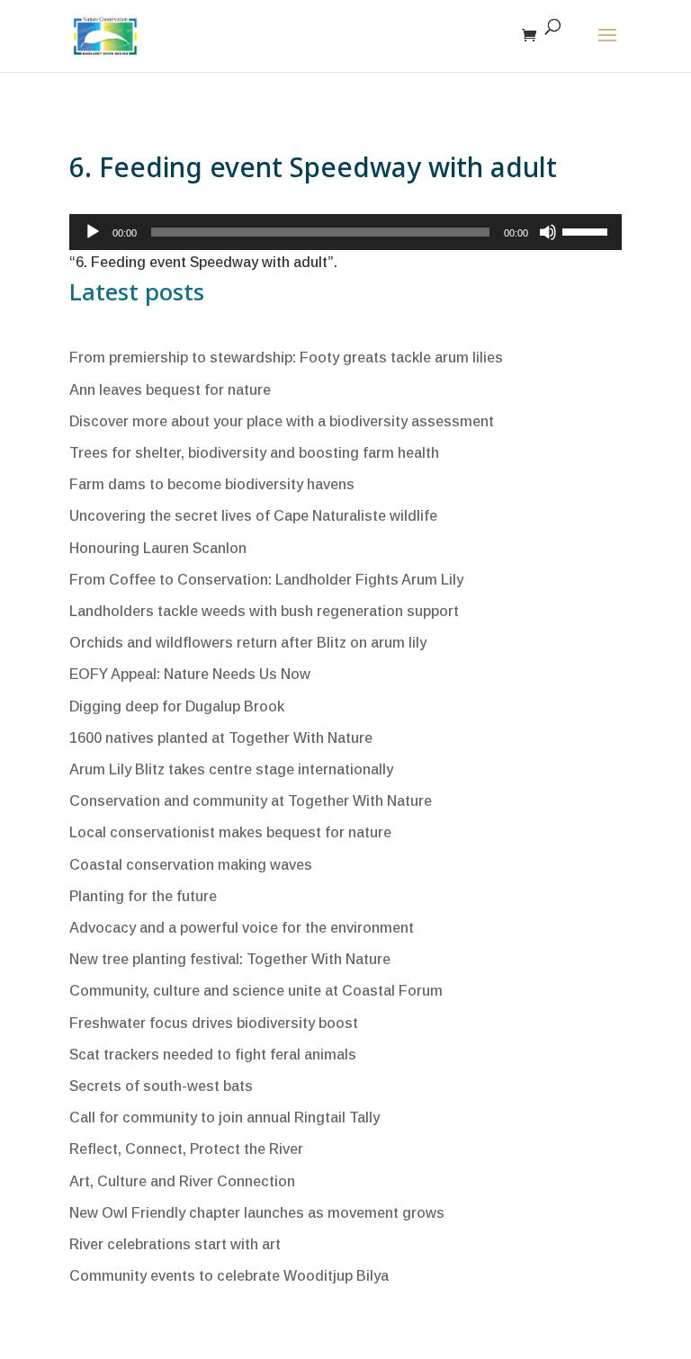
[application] (345, 232)
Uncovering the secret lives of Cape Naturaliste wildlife (253, 515)
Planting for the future (143, 896)
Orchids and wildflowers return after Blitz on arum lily (247, 642)
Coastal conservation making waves (190, 864)
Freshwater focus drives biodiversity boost (213, 1023)
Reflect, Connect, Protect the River (186, 1149)
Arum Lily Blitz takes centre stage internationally (231, 769)
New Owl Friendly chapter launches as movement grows (256, 1212)
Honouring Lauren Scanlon (158, 548)
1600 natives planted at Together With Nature (220, 738)
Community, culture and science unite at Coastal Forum (256, 990)
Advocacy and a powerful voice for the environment (241, 927)
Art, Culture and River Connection (182, 1181)
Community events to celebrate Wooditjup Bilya (229, 1275)
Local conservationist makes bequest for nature (230, 832)
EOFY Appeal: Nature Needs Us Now (189, 674)
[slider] (587, 230)
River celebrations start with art (175, 1244)
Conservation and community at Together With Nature (250, 801)
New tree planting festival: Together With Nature (229, 959)
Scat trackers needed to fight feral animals (212, 1054)
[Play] (93, 232)
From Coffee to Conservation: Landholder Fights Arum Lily (266, 579)
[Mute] (548, 232)
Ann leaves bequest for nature (170, 390)
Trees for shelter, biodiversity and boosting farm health (254, 452)
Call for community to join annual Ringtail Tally (224, 1117)
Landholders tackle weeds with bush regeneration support (264, 611)
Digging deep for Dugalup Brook (176, 706)
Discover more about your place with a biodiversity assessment (281, 421)
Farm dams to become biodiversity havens (211, 484)
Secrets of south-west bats (161, 1086)
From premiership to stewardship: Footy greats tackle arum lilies (286, 357)
